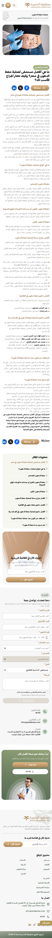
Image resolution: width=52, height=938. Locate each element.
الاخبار (23, 874)
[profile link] (38, 924)
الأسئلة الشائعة (43, 883)
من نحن (46, 860)
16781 (37, 713)
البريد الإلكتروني (43, 621)
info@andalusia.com (30, 722)
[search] (14, 5)
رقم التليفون (44, 632)
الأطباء (46, 865)
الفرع (46, 664)
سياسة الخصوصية (42, 887)
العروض (46, 869)
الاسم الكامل (43, 610)
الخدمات (23, 860)
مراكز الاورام (21, 869)
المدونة (23, 865)
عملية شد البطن (23, 157)
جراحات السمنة (44, 136)
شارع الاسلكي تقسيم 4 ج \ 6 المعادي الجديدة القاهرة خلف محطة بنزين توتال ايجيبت (24, 733)
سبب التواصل (43, 642)
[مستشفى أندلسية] (37, 5)
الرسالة (46, 675)
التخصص (45, 653)
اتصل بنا (46, 878)
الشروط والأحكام (43, 892)
